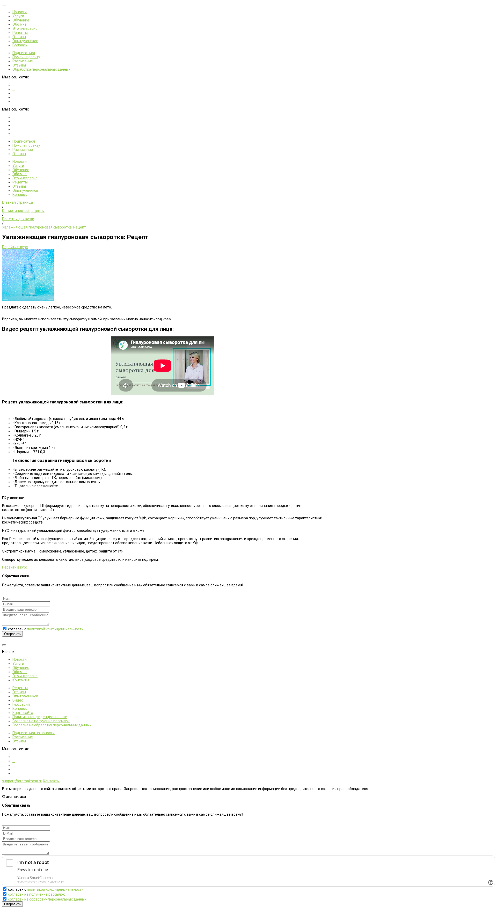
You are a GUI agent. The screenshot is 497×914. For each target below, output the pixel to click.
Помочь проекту (26, 57)
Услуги (18, 16)
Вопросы (19, 45)
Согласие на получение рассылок (41, 721)
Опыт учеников (25, 41)
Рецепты (20, 33)
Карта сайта (22, 713)
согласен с (46, 629)
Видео (17, 700)
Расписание (22, 61)
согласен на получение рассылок (36, 894)
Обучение (20, 20)
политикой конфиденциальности (55, 629)
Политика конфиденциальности (39, 717)
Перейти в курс (15, 247)
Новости (19, 12)
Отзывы (19, 37)
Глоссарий (21, 704)
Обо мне (19, 24)
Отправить (12, 634)
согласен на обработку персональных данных (47, 899)
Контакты (20, 680)
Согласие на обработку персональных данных (51, 725)
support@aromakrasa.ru (22, 781)
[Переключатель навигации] (4, 5)
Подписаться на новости (33, 733)
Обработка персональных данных (41, 69)
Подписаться (23, 53)
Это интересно (25, 28)
